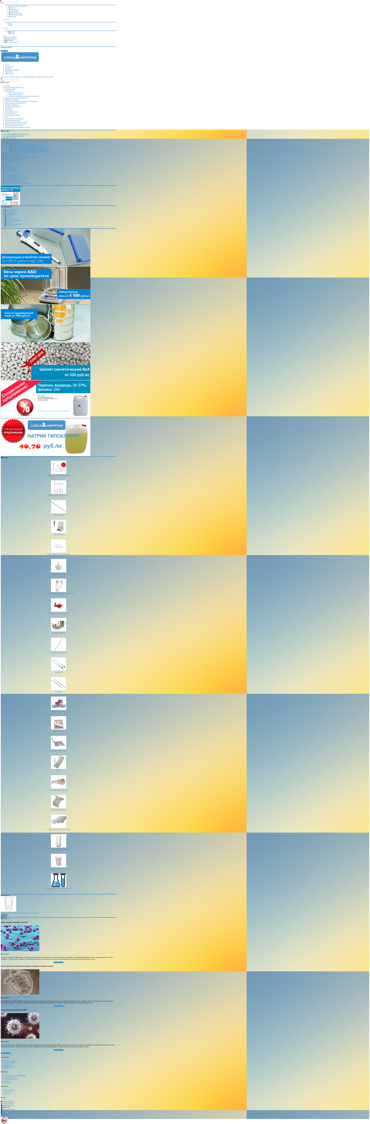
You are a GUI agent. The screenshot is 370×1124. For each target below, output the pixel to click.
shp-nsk (5, 1113)
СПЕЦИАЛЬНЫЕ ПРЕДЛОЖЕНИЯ (17, 134)
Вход (7, 210)
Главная (12, 7)
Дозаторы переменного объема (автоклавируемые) (29, 146)
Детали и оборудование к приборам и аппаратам (21, 101)
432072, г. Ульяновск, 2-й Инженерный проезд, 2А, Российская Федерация (27, 1111)
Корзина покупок (15, 13)
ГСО (6, 117)
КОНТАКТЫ (9, 73)
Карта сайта (8, 1092)
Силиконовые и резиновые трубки (16, 122)
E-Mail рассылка (11, 225)
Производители (10, 1090)
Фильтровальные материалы (14, 118)
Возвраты (9, 222)
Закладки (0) (14, 9)
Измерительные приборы (13, 106)
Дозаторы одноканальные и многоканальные (23, 96)
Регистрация (15, 210)
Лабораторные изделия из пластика (16, 98)
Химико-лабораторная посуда (14, 87)
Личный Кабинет (10, 1061)
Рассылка (8, 1068)
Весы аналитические (15, 92)
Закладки (9, 217)
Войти (10, 6)
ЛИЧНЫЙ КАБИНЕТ (12, 70)
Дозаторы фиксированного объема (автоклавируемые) (30, 150)
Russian (12, 32)
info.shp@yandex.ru (12, 42)
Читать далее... (58, 962)
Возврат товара (10, 1066)
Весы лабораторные (15, 94)
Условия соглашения (11, 1079)
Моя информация (11, 213)
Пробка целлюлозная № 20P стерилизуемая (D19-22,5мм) (19, 913)
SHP (9, 1118)
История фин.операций (14, 224)
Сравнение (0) (14, 11)
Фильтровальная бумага (12, 120)
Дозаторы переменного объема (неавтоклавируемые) (29, 148)
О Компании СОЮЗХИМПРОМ (15, 1075)
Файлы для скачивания (13, 220)
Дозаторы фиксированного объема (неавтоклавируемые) (31, 151)
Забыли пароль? (10, 212)
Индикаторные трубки (12, 115)
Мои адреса (10, 215)
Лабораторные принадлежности (15, 103)
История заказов (11, 219)
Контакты (12, 16)
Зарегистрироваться (20, 6)
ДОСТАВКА (9, 66)
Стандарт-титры (10, 113)
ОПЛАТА (8, 68)
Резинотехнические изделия (14, 125)
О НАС (7, 65)
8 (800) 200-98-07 (11, 37)
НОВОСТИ (8, 72)
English (12, 33)
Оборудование (9, 91)
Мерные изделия (10, 89)
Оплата (7, 1081)
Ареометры (8, 108)
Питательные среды (11, 111)
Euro (9, 23)
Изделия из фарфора (11, 105)
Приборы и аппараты (12, 99)
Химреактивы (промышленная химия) (17, 127)
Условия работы (10, 1077)
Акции (7, 1093)
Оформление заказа (16, 14)
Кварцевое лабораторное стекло (15, 124)
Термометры (9, 110)
